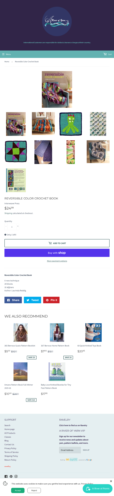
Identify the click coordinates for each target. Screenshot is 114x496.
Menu (8, 54)
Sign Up (86, 450)
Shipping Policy (11, 456)
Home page (9, 429)
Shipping (8, 213)
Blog (6, 440)
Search (7, 425)
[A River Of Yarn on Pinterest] (11, 477)
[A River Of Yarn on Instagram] (16, 477)
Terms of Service (11, 452)
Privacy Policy (10, 448)
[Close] (111, 481)
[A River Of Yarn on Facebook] (6, 477)
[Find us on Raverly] (7, 468)
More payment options (57, 261)
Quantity (8, 221)
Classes (7, 437)
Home (6, 61)
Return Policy (10, 460)
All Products (9, 433)
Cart (110, 54)
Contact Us (9, 444)
